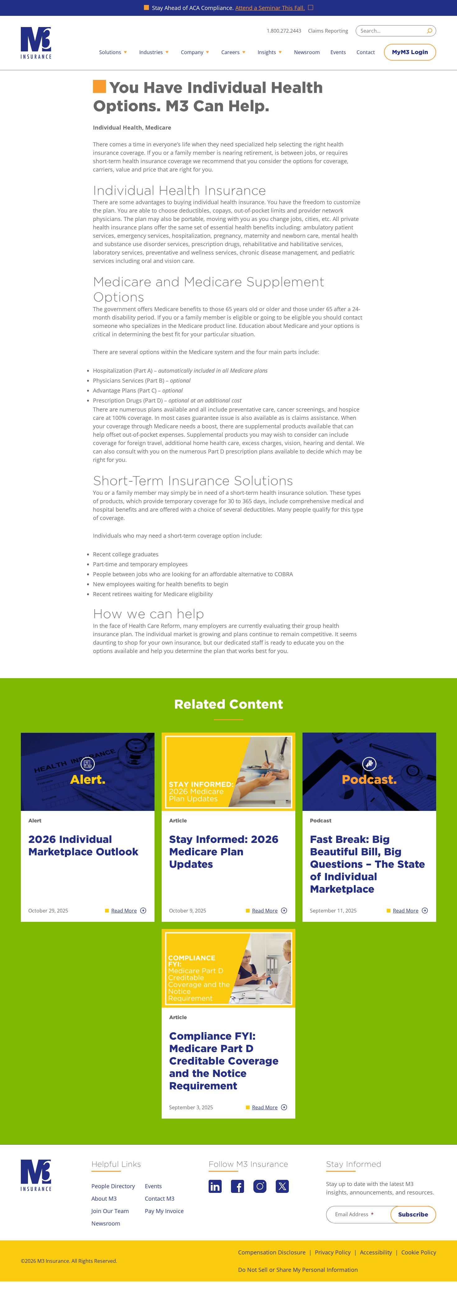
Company (192, 52)
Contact (366, 52)
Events (338, 52)
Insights (267, 52)
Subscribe (413, 1214)
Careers (230, 52)
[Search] (430, 30)
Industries (151, 52)
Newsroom (307, 52)
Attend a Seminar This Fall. (270, 7)
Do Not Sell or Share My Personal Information (298, 1269)
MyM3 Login (410, 52)
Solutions (110, 52)
